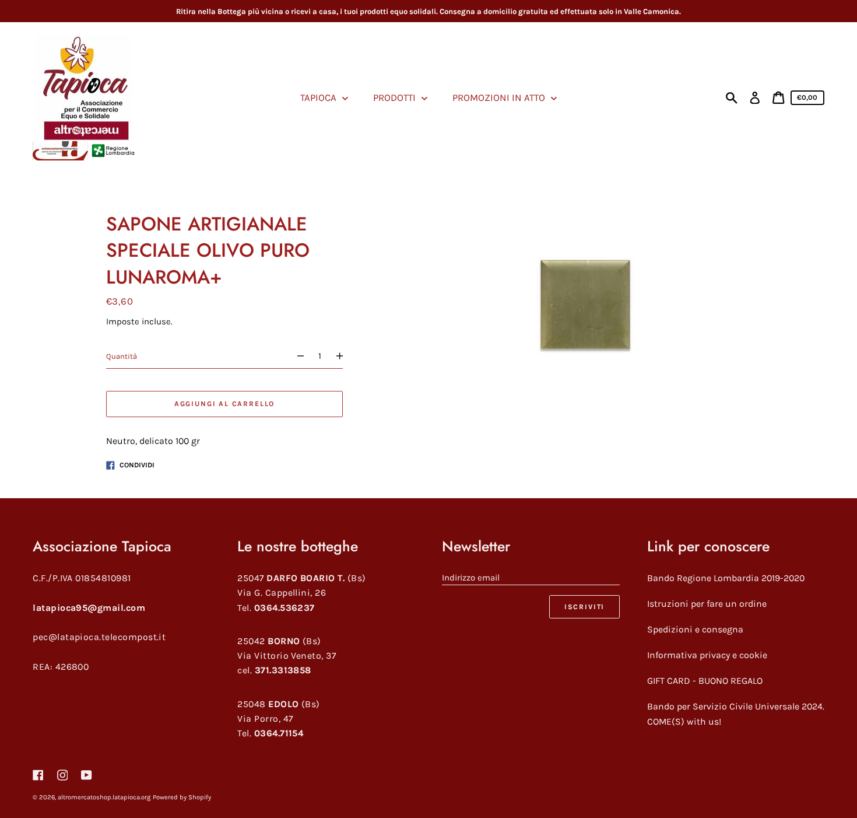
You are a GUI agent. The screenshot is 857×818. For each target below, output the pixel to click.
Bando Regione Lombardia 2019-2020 (726, 577)
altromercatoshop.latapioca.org (104, 797)
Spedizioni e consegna (695, 629)
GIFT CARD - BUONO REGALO (705, 680)
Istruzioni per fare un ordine (707, 603)
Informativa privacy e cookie (707, 654)
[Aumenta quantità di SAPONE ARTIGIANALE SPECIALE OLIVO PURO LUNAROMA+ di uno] (344, 356)
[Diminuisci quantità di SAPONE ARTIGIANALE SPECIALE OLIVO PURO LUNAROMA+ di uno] (295, 356)
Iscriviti (584, 607)
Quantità (121, 356)
